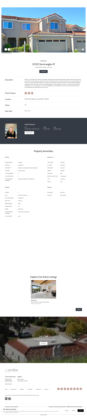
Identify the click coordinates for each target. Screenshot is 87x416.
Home (6, 389)
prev (5, 49)
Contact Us (46, 389)
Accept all (80, 410)
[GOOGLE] (77, 389)
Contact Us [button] (43, 343)
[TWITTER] (58, 389)
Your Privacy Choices (43, 414)
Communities (29, 389)
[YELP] (74, 389)
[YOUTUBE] (81, 389)
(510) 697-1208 (46, 128)
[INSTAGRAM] (65, 389)
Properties (22, 389)
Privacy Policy (79, 406)
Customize (73, 410)
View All (79, 309)
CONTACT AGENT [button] (29, 132)
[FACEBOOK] (61, 389)
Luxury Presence (14, 406)
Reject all (66, 410)
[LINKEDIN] (68, 389)
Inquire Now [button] (43, 71)
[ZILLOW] (71, 389)
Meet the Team (14, 389)
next (9, 49)
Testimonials (38, 389)
